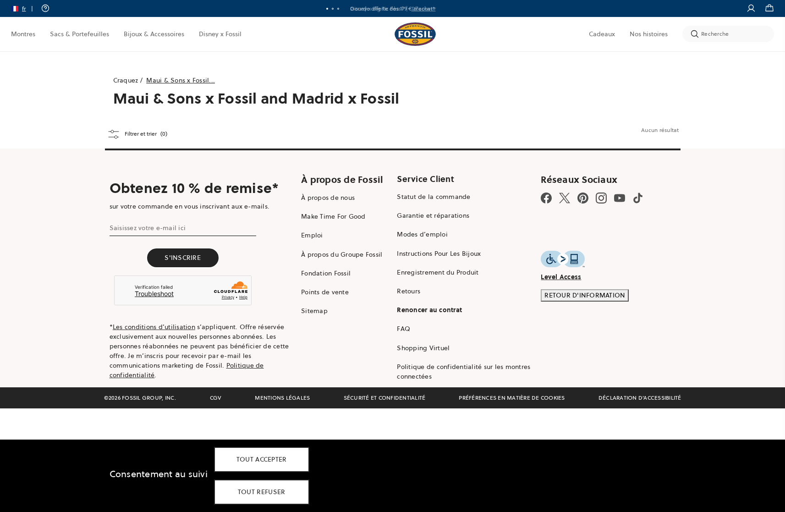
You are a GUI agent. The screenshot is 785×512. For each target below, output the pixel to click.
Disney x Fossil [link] (220, 34)
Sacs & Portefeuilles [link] (79, 34)
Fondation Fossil (326, 273)
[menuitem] (23, 34)
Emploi (312, 235)
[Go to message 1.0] (327, 9)
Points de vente (325, 292)
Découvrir (424, 8)
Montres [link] (23, 34)
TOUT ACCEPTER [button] (261, 459)
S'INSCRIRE (183, 257)
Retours (408, 291)
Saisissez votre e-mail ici (148, 227)
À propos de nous (328, 197)
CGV (216, 398)
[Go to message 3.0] (338, 9)
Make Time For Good (333, 216)
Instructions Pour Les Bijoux (439, 253)
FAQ (403, 328)
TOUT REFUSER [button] (261, 491)
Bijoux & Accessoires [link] (154, 34)
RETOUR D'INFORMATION (584, 295)
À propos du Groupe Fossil (341, 254)
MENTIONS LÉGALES (282, 398)
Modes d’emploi (422, 234)
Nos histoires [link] (649, 34)
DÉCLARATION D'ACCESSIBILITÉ (639, 398)
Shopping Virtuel (423, 347)
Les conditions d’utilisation (154, 326)
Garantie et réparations (433, 215)
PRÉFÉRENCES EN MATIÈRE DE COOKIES (512, 398)
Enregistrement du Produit (437, 272)
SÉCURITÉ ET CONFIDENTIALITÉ (385, 398)
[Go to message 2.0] (333, 9)
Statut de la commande (433, 196)
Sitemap (314, 310)
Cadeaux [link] (602, 34)
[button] (25, 8)
